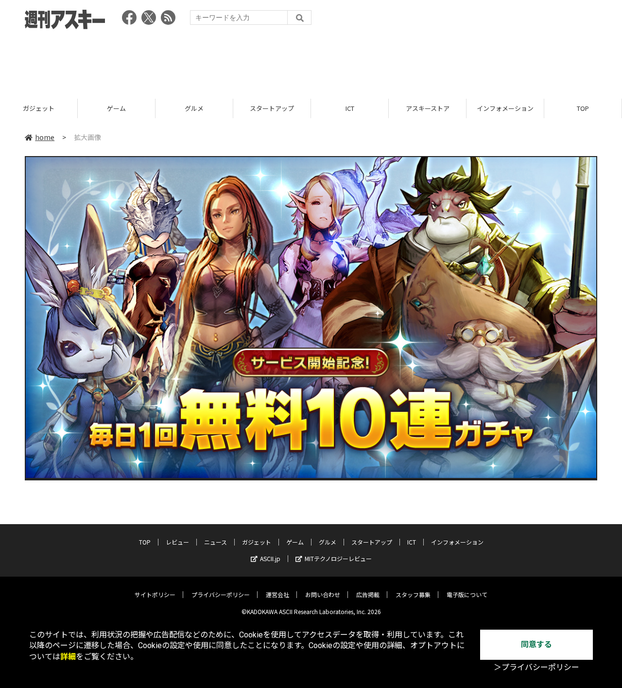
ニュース (215, 542)
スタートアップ (272, 108)
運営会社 (277, 594)
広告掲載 (368, 594)
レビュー (177, 542)
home (44, 137)
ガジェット (38, 108)
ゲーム (116, 108)
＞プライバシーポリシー (536, 667)
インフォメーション (505, 108)
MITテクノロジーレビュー (338, 558)
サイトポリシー (155, 594)
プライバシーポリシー (220, 594)
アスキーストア (427, 108)
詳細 (68, 656)
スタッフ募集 (413, 594)
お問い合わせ (322, 594)
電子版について (467, 594)
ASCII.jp (270, 558)
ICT (350, 108)
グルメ (194, 108)
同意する (536, 644)
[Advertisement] (311, 61)
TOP (583, 108)
